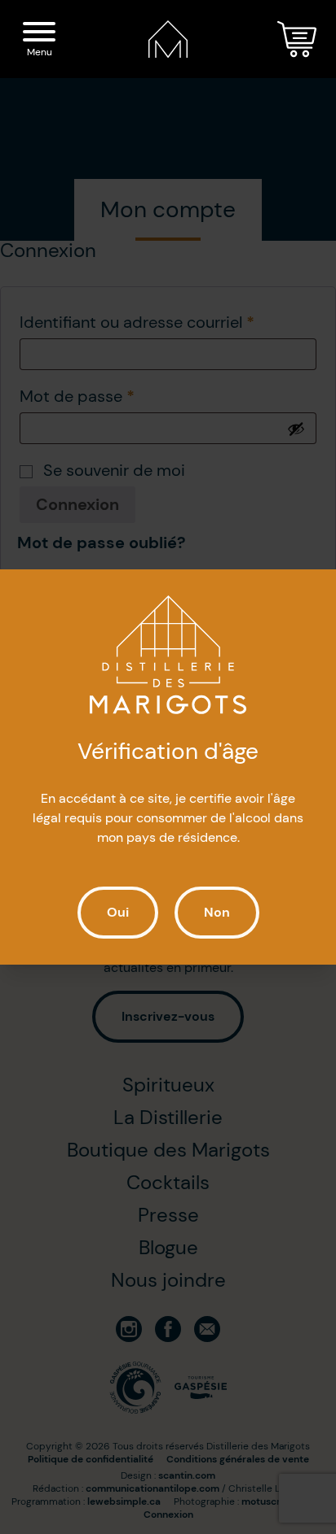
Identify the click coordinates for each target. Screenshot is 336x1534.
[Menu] (39, 34)
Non (217, 912)
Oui (118, 912)
